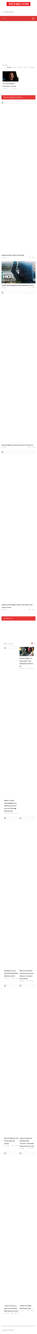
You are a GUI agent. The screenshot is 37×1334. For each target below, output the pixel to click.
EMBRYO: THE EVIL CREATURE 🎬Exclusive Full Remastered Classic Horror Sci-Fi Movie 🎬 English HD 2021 (10, 806)
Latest (14, 67)
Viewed (20, 67)
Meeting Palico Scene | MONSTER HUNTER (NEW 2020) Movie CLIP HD (11, 973)
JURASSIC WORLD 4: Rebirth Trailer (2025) (13, 255)
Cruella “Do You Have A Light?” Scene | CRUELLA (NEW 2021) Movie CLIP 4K (11, 1308)
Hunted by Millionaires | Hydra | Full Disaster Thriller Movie (17, 445)
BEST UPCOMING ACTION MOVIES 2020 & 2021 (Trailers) (11, 1141)
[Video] (18, 4)
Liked (25, 67)
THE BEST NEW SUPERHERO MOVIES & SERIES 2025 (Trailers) (18, 285)
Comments (32, 67)
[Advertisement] (18, 42)
